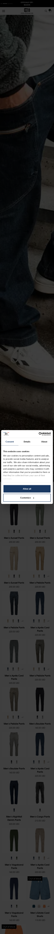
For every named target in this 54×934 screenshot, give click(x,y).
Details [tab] (27, 441)
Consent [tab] (10, 441)
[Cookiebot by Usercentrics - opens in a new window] (39, 434)
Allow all (27, 488)
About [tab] (44, 441)
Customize (25, 498)
